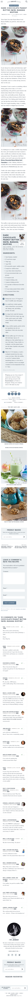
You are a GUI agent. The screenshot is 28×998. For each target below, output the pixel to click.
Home (9, 993)
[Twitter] (19, 954)
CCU (4, 626)
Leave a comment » (18, 402)
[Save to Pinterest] (15, 394)
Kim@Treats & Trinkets (9, 663)
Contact (21, 993)
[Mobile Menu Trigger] (1, 1)
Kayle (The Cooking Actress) (11, 711)
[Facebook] (15, 954)
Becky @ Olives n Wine (9, 693)
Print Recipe (22, 244)
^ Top (6, 993)
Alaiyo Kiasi (6, 741)
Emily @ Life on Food (8, 838)
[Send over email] (19, 394)
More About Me (13, 951)
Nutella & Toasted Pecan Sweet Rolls (21, 546)
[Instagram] (8, 954)
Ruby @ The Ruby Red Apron (10, 849)
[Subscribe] (24, 536)
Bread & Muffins (14, 5)
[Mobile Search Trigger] (27, 1)
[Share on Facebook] (9, 394)
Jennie (24, 14)
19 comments (9, 402)
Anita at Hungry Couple (9, 754)
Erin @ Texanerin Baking (9, 862)
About (16, 993)
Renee (4, 646)
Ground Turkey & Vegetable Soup (7, 546)
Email (5, 595)
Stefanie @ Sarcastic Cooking (11, 803)
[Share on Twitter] (12, 394)
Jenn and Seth (7, 728)
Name (5, 588)
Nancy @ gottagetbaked (9, 819)
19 (14, 15)
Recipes (13, 993)
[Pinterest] (12, 954)
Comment (5, 571)
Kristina (5, 678)
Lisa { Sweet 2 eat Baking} (10, 892)
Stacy (4, 767)
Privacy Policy (14, 994)
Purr (21, 995)
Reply (5, 628)
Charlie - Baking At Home (10, 907)
